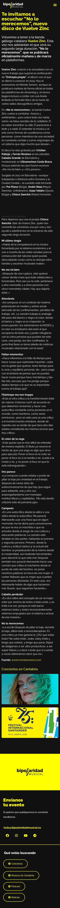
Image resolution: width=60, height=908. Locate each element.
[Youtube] (25, 835)
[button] (55, 4)
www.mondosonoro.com (26, 660)
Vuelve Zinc (6, 216)
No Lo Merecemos (19, 216)
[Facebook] (7, 835)
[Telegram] (35, 835)
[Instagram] (16, 835)
